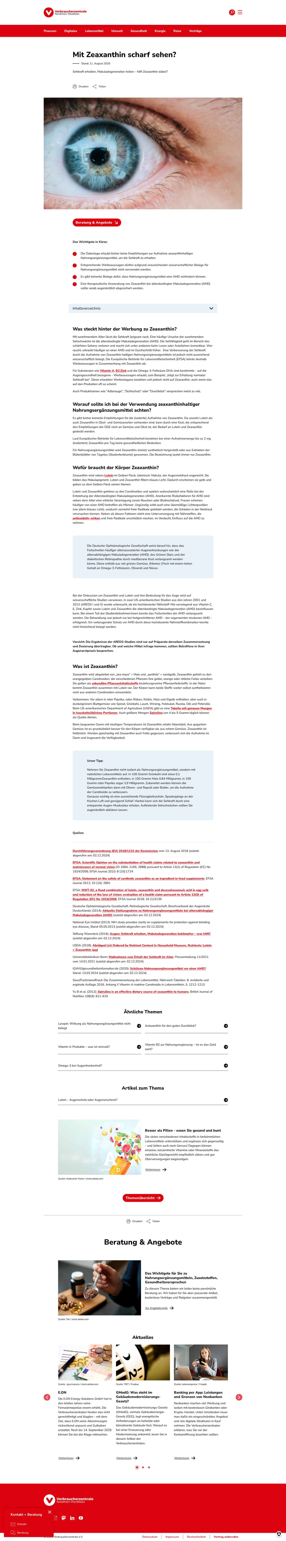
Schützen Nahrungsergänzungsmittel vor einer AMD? (168, 968)
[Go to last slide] (47, 1397)
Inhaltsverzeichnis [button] (86, 308)
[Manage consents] (279, 1534)
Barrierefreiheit (196, 1537)
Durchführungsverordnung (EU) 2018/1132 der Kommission (115, 851)
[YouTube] (80, 1518)
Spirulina (156, 713)
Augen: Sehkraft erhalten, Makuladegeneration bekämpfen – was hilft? (160, 934)
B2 (118, 371)
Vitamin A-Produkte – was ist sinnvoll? (84, 1047)
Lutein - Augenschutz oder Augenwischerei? (87, 1100)
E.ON (62, 1392)
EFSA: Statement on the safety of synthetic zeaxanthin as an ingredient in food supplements (138, 879)
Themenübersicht (140, 1198)
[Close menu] (50, 1512)
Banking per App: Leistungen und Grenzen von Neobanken (198, 1394)
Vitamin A (107, 371)
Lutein (108, 475)
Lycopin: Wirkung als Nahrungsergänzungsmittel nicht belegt (94, 1026)
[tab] (137, 1467)
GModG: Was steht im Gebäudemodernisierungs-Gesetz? (138, 1397)
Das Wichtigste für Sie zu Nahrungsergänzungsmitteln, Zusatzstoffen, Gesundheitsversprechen (181, 1277)
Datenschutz (149, 1537)
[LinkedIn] (72, 1518)
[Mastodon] (63, 1518)
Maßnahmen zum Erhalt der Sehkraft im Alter (141, 957)
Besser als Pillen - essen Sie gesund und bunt (183, 1130)
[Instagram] (55, 1518)
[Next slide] (239, 1397)
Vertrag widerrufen (226, 1537)
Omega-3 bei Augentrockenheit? (80, 1066)
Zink (123, 371)
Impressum (172, 1537)
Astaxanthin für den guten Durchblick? (170, 1026)
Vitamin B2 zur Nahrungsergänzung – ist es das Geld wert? (180, 1047)
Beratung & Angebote (94, 222)
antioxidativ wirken (86, 518)
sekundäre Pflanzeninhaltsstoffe (115, 683)
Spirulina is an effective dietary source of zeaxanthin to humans (143, 992)
